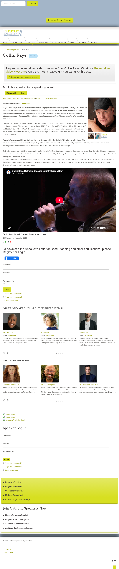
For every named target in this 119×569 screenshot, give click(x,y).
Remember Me (8, 281)
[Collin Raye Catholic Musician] (91, 136)
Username (7, 264)
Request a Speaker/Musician (59, 20)
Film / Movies (7, 98)
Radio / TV (39, 98)
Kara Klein (45, 332)
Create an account (11, 300)
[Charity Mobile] (9, 414)
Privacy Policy (8, 552)
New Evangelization (28, 98)
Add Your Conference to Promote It (20, 528)
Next (7, 353)
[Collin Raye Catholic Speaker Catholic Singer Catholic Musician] (104, 136)
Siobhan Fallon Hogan (11, 385)
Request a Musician (13, 486)
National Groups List (14, 495)
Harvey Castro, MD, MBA (88, 385)
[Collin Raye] (102, 115)
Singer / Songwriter (51, 98)
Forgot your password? (13, 293)
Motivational (16, 98)
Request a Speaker (13, 482)
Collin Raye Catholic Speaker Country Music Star (24, 234)
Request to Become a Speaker (17, 519)
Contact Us (7, 549)
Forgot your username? (13, 297)
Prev (4, 353)
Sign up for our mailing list (16, 515)
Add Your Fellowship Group (17, 524)
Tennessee (25, 103)
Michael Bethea (8, 332)
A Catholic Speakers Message (17, 499)
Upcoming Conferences (15, 491)
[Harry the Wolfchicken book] (14, 420)
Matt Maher (83, 332)
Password (6, 272)
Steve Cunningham (48, 385)
